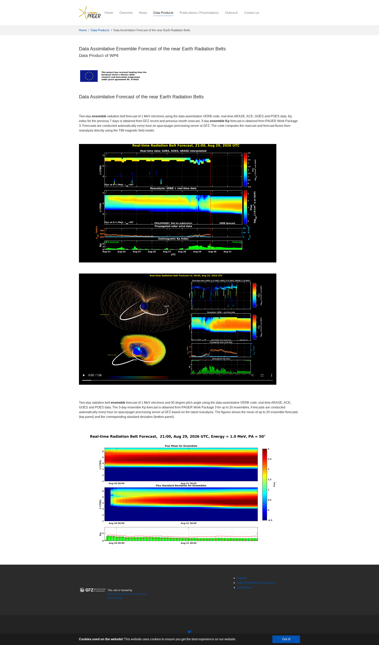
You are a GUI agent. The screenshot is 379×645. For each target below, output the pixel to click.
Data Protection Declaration (256, 582)
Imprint (241, 578)
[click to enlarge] (177, 203)
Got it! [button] (286, 639)
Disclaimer (244, 587)
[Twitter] (189, 631)
